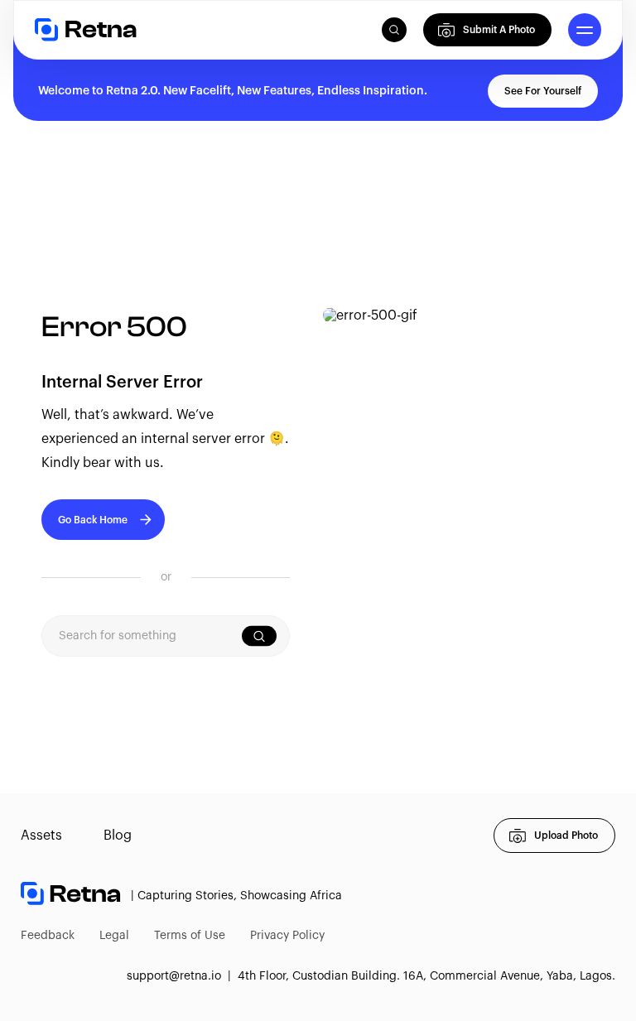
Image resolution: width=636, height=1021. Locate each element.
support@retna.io (174, 976)
